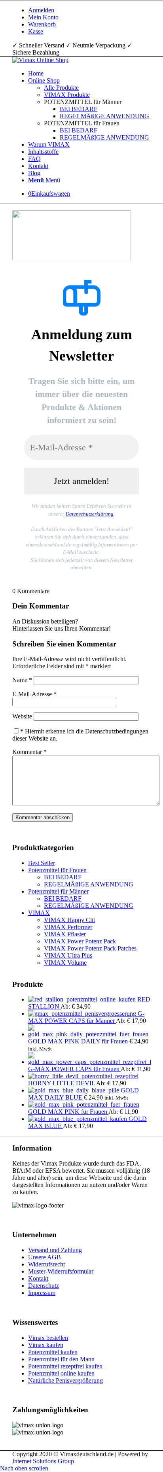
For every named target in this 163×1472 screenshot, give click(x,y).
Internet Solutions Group (43, 1461)
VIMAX (39, 912)
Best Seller (41, 863)
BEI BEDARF (63, 877)
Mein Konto (43, 17)
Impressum (41, 1292)
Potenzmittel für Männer (58, 891)
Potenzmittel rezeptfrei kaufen (65, 1366)
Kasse (35, 31)
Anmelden (41, 10)
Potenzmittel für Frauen (57, 870)
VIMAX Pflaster (65, 934)
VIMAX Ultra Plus (68, 955)
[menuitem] (89, 10)
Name (22, 679)
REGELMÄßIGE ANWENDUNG (88, 884)
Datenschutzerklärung (90, 514)
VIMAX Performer (68, 927)
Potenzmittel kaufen (53, 1352)
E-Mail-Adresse (34, 694)
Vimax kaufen (45, 1345)
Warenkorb (42, 24)
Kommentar (29, 751)
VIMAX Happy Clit (69, 919)
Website (22, 716)
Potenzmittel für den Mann (61, 1359)
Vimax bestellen (48, 1337)
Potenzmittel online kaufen (61, 1373)
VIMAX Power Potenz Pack (80, 941)
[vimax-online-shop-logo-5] (40, 60)
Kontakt (38, 1278)
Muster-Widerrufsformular (60, 1271)
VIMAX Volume (65, 962)
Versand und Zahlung (55, 1250)
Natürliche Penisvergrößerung (65, 1380)
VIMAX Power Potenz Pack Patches (90, 948)
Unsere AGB (44, 1257)
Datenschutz (43, 1285)
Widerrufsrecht (46, 1264)
